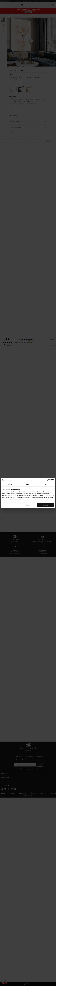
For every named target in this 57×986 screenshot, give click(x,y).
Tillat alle (45, 505)
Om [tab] (46, 484)
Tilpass (27, 505)
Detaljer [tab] (28, 484)
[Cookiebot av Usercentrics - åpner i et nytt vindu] (47, 480)
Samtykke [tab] (9, 484)
